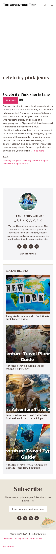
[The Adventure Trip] (19, 5)
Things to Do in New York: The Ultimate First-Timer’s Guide (27, 317)
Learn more (28, 253)
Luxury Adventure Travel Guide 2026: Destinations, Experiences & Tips (27, 417)
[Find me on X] (25, 246)
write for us (8, 546)
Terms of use (36, 538)
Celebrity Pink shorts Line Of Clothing (26, 97)
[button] (45, 5)
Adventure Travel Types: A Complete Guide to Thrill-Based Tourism (26, 466)
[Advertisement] (28, 39)
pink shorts (22, 163)
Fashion (11, 100)
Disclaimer (8, 538)
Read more (38, 150)
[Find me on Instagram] (31, 246)
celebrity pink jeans (12, 160)
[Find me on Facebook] (19, 246)
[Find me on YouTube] (36, 246)
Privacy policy (21, 538)
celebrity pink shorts (32, 160)
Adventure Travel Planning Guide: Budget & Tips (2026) (25, 367)
